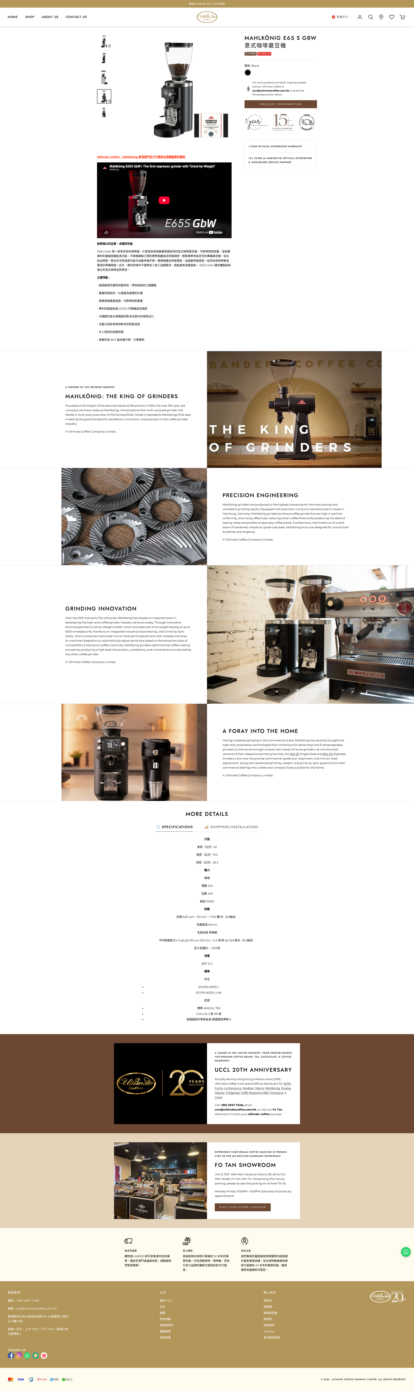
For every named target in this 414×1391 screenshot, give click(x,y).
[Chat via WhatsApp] (406, 1252)
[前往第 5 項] (104, 113)
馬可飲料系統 (272, 1337)
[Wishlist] (391, 17)
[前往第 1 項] (104, 41)
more (218, 1097)
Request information (280, 104)
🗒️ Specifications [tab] (174, 826)
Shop (30, 17)
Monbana (276, 1092)
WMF (287, 1083)
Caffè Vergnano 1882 (255, 1092)
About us (50, 17)
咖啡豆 (268, 1300)
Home (13, 17)
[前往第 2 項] (104, 58)
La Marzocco (233, 1088)
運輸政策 (165, 1331)
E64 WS (328, 754)
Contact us (76, 17)
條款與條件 (167, 1325)
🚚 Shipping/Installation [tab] (231, 826)
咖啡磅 (268, 1319)
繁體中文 (342, 17)
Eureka (286, 1088)
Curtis (219, 1088)
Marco (259, 1088)
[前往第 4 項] (104, 96)
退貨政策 (165, 1337)
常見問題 (165, 1319)
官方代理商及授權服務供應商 (167, 157)
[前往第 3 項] (104, 77)
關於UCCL (166, 1300)
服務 (162, 1313)
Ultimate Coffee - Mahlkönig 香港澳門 (123, 157)
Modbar (248, 1088)
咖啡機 (268, 1306)
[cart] (402, 17)
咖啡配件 (269, 1325)
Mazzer (220, 1092)
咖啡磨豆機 (270, 1313)
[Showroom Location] (381, 17)
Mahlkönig (201, 3)
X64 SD (294, 754)
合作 (162, 1306)
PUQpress (233, 1092)
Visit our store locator (242, 1207)
